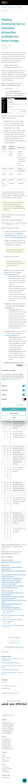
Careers (4, 759)
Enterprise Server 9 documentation (10, 607)
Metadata (19, 7)
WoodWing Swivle (6, 742)
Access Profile (15, 343)
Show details (20, 405)
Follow (6, 47)
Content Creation (6, 722)
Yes (10, 639)
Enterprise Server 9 (12, 7)
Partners (4, 756)
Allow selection (14, 413)
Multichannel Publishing (7, 725)
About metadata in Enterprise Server (11, 562)
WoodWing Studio (6, 739)
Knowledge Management (8, 730)
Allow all (14, 409)
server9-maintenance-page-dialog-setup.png (13, 615)
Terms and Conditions (7, 768)
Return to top (4, 651)
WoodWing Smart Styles (7, 748)
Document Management (7, 726)
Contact (4, 754)
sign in (5, 685)
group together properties (19, 237)
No (17, 639)
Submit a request (19, 647)
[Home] (4, 2)
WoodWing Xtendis (6, 745)
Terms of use (5, 770)
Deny (14, 417)
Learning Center (6, 761)
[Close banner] (25, 365)
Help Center (3, 7)
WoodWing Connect (7, 747)
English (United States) (8, 715)
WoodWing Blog (6, 777)
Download (8, 613)
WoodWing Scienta (6, 744)
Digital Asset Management (8, 723)
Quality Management (7, 733)
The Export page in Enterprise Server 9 (10, 662)
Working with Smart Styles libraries (9, 669)
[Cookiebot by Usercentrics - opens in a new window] (17, 365)
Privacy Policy (5, 766)
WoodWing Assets (6, 740)
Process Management (7, 731)
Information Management (8, 728)
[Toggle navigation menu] (24, 2)
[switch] (24, 390)
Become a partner (6, 757)
